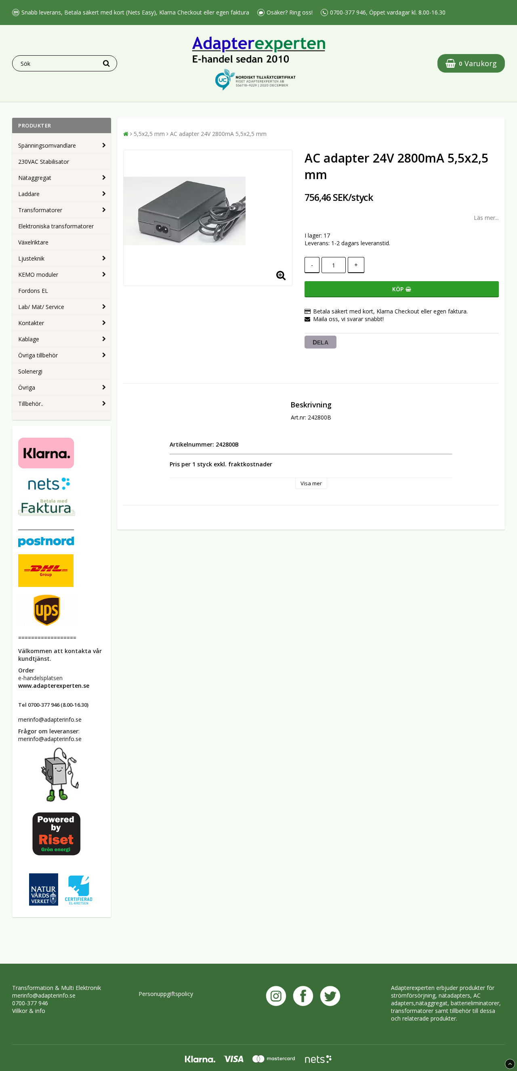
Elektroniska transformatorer (56, 226)
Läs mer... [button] (486, 217)
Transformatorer (40, 210)
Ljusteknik (31, 258)
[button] (471, 63)
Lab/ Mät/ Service (41, 307)
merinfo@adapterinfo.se (44, 995)
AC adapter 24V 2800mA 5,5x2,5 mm (218, 134)
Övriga (26, 387)
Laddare (29, 194)
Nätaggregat (34, 178)
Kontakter (31, 323)
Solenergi (30, 371)
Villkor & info (28, 1011)
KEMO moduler (38, 274)
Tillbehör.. (30, 403)
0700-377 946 (30, 1003)
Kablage (28, 339)
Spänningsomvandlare (47, 145)
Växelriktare (33, 242)
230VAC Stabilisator (43, 161)
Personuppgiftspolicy (166, 994)
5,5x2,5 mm (149, 134)
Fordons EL (33, 290)
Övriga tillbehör (38, 355)
